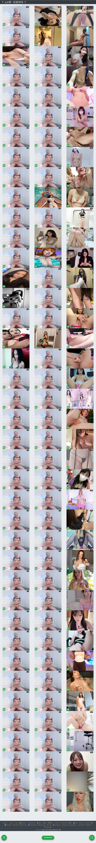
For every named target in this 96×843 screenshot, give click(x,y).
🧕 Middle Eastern (31, 822)
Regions (43, 829)
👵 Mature (39, 822)
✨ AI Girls (49, 825)
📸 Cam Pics (88, 825)
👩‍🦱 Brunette (57, 822)
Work (47, 829)
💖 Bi (92, 822)
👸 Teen (45, 822)
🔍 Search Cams (48, 827)
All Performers (55, 829)
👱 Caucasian (23, 822)
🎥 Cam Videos (80, 825)
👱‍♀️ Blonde (50, 822)
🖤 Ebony (10, 822)
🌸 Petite (75, 822)
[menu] (4, 837)
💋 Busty (81, 822)
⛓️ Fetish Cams (41, 825)
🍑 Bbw (70, 822)
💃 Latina (16, 822)
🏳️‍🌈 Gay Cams (16, 825)
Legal (60, 829)
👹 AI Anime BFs (72, 825)
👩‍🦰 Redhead (64, 822)
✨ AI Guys (64, 825)
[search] (91, 837)
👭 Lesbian (87, 822)
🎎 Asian (5, 822)
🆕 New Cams (8, 825)
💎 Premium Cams (32, 825)
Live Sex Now (48, 837)
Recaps (50, 829)
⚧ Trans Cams (23, 825)
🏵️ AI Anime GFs (57, 825)
